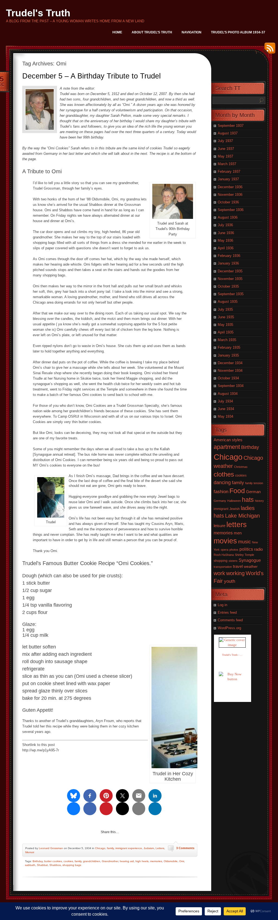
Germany (220, 500)
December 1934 (230, 363)
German (253, 492)
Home (117, 32)
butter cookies (53, 861)
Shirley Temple (244, 554)
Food (237, 490)
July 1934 (225, 401)
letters (236, 524)
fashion (221, 491)
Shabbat (42, 865)
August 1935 (228, 302)
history (259, 500)
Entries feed (227, 612)
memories (156, 861)
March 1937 (227, 164)
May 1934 (225, 416)
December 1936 (230, 187)
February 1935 (229, 347)
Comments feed (230, 620)
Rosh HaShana (224, 554)
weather (251, 567)
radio (258, 549)
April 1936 (225, 248)
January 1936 (228, 263)
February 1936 (229, 256)
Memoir (29, 852)
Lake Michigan (242, 516)
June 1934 (226, 409)
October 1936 (228, 202)
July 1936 (225, 225)
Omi (181, 861)
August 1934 (228, 394)
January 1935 (228, 355)
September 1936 (231, 210)
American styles (228, 439)
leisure (219, 526)
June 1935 (226, 317)
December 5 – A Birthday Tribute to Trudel (91, 76)
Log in (222, 605)
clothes (224, 474)
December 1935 (230, 271)
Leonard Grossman (51, 848)
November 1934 (230, 370)
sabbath (30, 865)
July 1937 (225, 141)
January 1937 (228, 179)
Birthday (38, 861)
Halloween (234, 500)
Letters (160, 848)
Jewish (234, 509)
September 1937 (231, 126)
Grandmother (110, 861)
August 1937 (228, 133)
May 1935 (225, 325)
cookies (68, 861)
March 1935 (227, 340)
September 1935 (231, 294)
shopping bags (71, 865)
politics (246, 549)
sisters (233, 560)
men (238, 533)
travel (238, 566)
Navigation (191, 32)
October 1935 (228, 286)
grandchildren (91, 861)
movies (225, 541)
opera (224, 549)
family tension (254, 483)
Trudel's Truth (38, 12)
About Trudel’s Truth (152, 32)
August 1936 (228, 217)
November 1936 (230, 195)
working (235, 573)
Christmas (241, 466)
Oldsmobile (171, 861)
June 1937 (226, 149)
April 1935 (225, 332)
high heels (142, 861)
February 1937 (229, 171)
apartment (227, 446)
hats (248, 499)
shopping (221, 561)
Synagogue (250, 560)
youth (229, 581)
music (244, 541)
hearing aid (127, 861)
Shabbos (55, 865)
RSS (268, 50)
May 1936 (225, 240)
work (219, 573)
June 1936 (226, 233)
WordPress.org (229, 628)
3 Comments (185, 848)
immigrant (221, 509)
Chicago (100, 848)
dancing (222, 482)
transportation (223, 566)
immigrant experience (128, 848)
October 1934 (228, 378)
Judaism (149, 848)
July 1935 (225, 309)
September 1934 (231, 386)
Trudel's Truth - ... (232, 654)
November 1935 (230, 279)
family (110, 848)
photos (233, 549)
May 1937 (225, 156)
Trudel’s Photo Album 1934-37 (238, 32)
